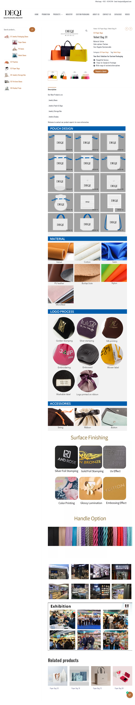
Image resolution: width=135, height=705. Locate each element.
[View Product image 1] (52, 75)
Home (95, 28)
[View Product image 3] (74, 75)
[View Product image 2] (63, 75)
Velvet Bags (117, 52)
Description (52, 89)
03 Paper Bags (102, 28)
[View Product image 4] (85, 75)
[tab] (52, 89)
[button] (61, 14)
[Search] (32, 29)
